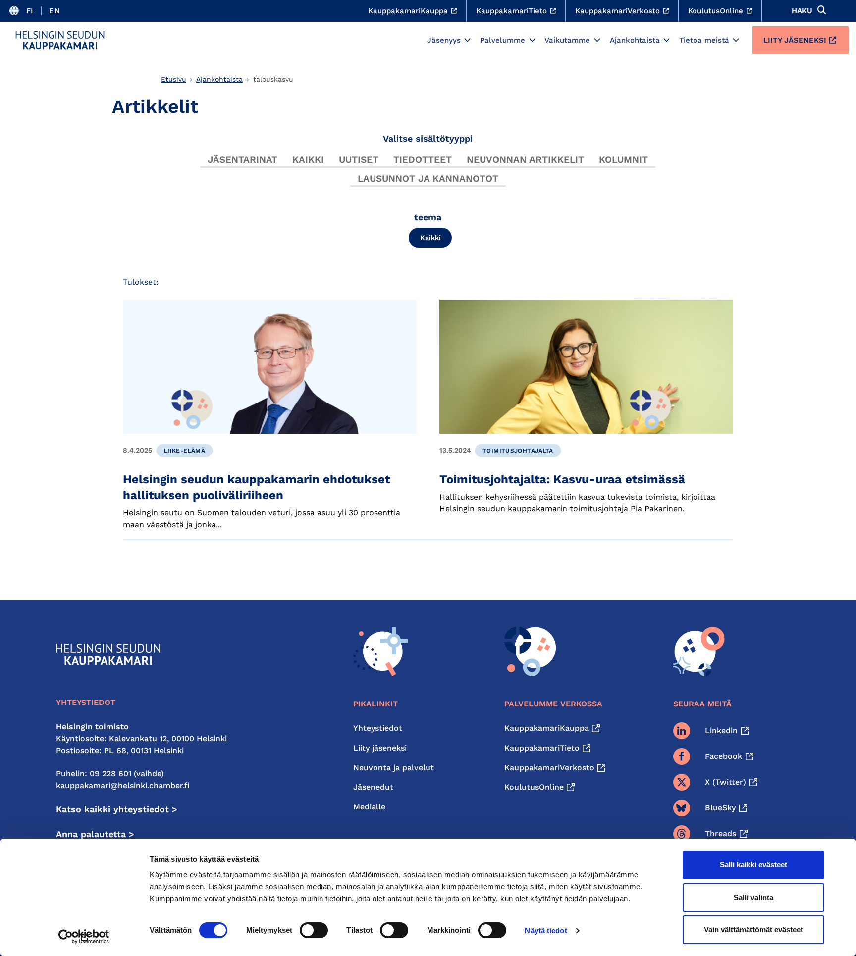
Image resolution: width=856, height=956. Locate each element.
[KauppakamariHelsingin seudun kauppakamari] (59, 40)
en (54, 10)
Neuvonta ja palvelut (393, 767)
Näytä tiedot (546, 930)
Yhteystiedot (377, 728)
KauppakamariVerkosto (549, 767)
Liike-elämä (184, 450)
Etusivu (173, 79)
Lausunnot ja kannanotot (428, 178)
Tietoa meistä (704, 40)
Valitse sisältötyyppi (428, 138)
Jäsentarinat (242, 159)
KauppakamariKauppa (546, 728)
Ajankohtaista (635, 40)
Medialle (369, 806)
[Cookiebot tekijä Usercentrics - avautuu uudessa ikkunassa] (84, 936)
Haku (802, 10)
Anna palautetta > (95, 834)
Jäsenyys (444, 40)
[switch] (314, 930)
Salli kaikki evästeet (753, 864)
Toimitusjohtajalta (517, 450)
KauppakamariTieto (542, 748)
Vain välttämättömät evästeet (753, 929)
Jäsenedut (373, 787)
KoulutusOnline (534, 787)
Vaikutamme (567, 40)
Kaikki (308, 159)
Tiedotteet (422, 159)
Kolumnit (623, 159)
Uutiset (358, 159)
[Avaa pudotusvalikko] (467, 40)
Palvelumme (502, 40)
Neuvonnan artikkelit (525, 159)
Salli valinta (753, 897)
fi (30, 10)
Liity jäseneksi (794, 40)
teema (427, 217)
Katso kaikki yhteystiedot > (116, 809)
